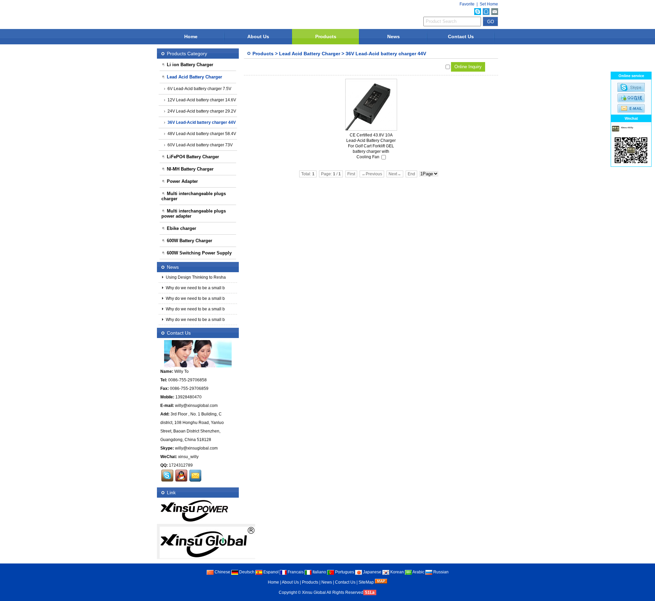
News (393, 36)
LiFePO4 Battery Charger (193, 156)
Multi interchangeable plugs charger (193, 196)
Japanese (371, 572)
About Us (258, 36)
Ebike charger (181, 228)
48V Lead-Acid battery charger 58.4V (202, 133)
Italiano (318, 572)
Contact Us (461, 36)
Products (325, 36)
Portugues (344, 572)
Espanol (270, 572)
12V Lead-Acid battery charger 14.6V (202, 100)
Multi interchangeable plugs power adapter (193, 213)
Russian (440, 572)
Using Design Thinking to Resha (195, 277)
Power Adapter (182, 181)
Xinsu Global (314, 592)
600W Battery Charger (189, 240)
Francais (295, 572)
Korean (396, 572)
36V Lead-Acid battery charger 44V (386, 53)
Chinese (222, 572)
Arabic (418, 572)
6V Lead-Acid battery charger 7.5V (199, 88)
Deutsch (246, 572)
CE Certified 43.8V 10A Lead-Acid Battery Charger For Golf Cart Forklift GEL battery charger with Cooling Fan (371, 146)
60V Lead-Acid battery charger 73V (200, 145)
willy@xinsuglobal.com (196, 405)
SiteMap (366, 582)
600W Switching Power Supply (199, 252)
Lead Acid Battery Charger (309, 53)
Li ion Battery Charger (190, 64)
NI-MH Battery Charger (190, 169)
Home (191, 36)
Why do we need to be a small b (195, 287)
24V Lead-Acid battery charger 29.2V (202, 111)
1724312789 (181, 465)
